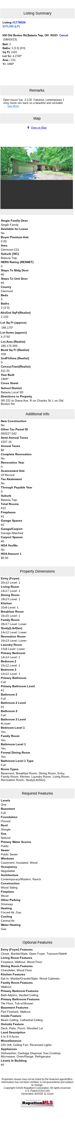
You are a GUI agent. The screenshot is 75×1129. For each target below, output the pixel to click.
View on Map (38, 127)
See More (13, 106)
